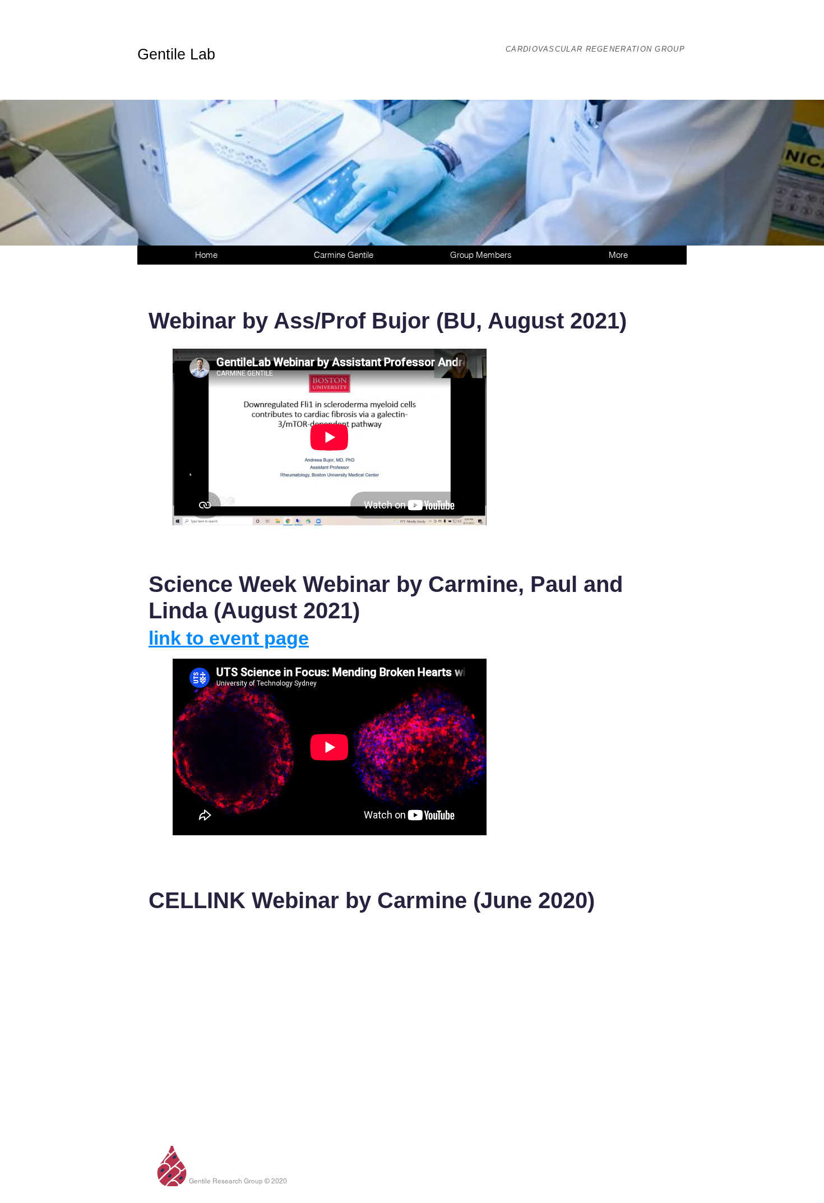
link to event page (229, 638)
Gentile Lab (176, 54)
